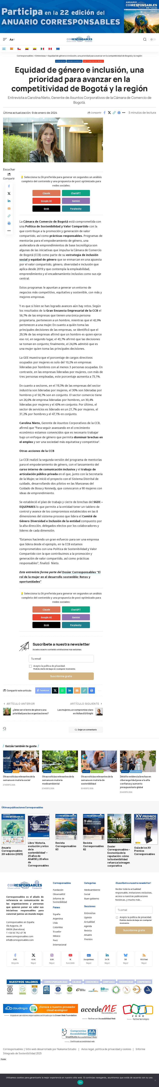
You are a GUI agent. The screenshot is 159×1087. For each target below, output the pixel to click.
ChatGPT (76, 193)
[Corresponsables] (79, 39)
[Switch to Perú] (50, 48)
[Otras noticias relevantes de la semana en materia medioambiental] (60, 761)
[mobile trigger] (5, 39)
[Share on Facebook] (104, 112)
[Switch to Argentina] (4, 48)
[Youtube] (70, 959)
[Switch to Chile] (19, 48)
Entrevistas (60, 61)
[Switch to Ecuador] (35, 48)
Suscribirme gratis (61, 676)
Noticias (8, 772)
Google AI (46, 200)
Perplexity (76, 208)
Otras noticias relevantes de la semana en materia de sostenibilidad (97, 780)
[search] (145, 39)
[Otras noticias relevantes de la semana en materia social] (21, 761)
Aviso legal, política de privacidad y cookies (106, 1049)
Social (15, 772)
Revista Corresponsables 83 (65, 846)
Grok (46, 208)
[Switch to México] (42, 48)
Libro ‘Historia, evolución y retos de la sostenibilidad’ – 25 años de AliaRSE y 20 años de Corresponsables (38, 854)
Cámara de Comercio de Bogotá (45, 221)
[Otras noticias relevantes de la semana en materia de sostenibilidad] (99, 761)
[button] (114, 112)
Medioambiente (58, 772)
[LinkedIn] (107, 959)
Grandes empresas (74, 61)
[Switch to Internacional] (58, 48)
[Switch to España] (11, 48)
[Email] (9, 208)
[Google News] (89, 959)
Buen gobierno (135, 772)
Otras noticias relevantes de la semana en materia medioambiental (58, 780)
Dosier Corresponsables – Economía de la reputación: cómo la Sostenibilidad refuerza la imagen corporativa (118, 856)
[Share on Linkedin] (9, 201)
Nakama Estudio (66, 1049)
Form (3, 1059)
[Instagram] (52, 959)
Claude (46, 193)
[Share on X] (109, 112)
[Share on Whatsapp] (62, 690)
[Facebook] (15, 959)
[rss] (144, 959)
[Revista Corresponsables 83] (66, 827)
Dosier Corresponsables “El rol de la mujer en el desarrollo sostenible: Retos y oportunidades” (59, 576)
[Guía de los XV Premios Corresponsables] (145, 829)
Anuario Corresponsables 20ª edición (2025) (12, 851)
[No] (155, 1080)
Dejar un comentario (87, 729)
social (23, 259)
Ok (80, 1082)
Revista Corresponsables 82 (93, 846)
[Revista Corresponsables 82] (93, 827)
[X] (33, 959)
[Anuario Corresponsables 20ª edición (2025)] (13, 829)
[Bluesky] (125, 959)
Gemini (76, 200)
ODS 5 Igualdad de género (93, 61)
